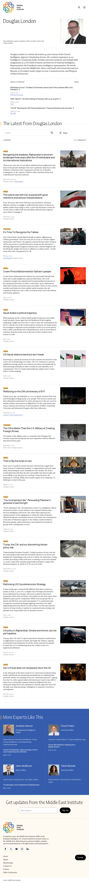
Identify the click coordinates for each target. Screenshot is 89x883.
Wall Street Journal (16, 95)
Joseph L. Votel (8, 415)
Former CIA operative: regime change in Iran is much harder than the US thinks (20, 751)
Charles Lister (18, 415)
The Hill (13, 113)
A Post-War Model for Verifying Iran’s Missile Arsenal (61, 746)
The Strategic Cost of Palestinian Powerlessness (21, 785)
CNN (12, 104)
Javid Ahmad (19, 181)
